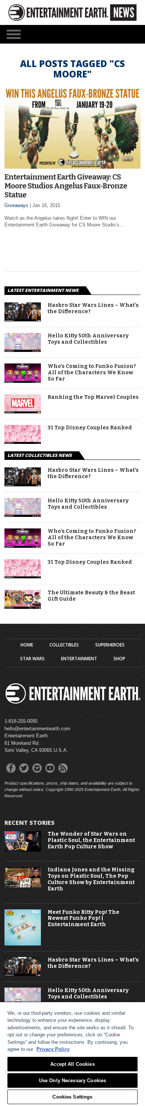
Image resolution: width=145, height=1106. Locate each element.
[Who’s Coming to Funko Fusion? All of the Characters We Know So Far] (22, 381)
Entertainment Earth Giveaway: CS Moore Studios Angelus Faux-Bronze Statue (65, 185)
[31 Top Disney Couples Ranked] (22, 442)
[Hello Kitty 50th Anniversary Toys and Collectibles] (22, 350)
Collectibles (64, 645)
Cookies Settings (72, 1097)
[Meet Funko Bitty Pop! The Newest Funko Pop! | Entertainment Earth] (22, 944)
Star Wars (32, 659)
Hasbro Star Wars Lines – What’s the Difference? (93, 308)
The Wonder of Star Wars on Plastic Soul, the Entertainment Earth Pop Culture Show (91, 840)
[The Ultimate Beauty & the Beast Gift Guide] (22, 607)
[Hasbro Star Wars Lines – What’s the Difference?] (22, 319)
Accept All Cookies (72, 1064)
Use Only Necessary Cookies (72, 1080)
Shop (119, 659)
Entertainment (79, 659)
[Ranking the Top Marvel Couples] (22, 411)
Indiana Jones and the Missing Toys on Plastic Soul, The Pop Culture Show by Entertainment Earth (91, 879)
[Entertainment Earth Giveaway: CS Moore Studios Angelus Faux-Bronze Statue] (72, 166)
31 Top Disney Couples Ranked (90, 428)
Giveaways (16, 205)
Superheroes (110, 645)
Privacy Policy (53, 1049)
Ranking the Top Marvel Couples (93, 397)
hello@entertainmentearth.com (37, 728)
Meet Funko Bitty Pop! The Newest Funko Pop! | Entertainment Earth (83, 918)
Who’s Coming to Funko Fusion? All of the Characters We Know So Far (92, 372)
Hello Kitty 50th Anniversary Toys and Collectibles (88, 339)
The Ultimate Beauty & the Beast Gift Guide (91, 596)
